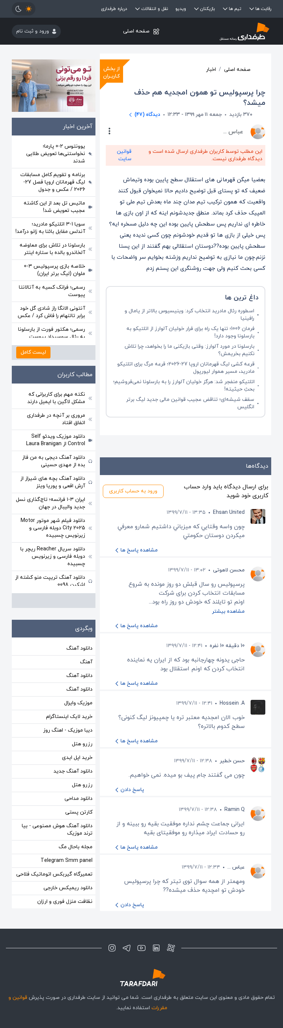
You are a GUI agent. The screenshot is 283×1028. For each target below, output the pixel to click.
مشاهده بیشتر (228, 611)
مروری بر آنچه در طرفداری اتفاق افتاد (56, 419)
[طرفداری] (228, 31)
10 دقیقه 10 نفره (227, 645)
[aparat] (171, 947)
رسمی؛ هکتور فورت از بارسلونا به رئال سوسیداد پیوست (51, 333)
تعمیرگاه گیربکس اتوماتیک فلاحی (54, 874)
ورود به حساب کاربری (133, 491)
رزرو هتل (82, 743)
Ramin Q (234, 809)
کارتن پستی (78, 812)
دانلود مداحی (78, 798)
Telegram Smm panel (66, 860)
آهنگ (86, 662)
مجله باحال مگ (75, 846)
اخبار (211, 69)
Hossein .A (232, 703)
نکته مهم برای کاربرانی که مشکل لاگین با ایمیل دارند (56, 398)
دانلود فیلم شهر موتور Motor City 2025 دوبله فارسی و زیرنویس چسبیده (53, 528)
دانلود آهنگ (79, 648)
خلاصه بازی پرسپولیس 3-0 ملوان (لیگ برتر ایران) (54, 270)
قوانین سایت (124, 155)
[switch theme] (23, 9)
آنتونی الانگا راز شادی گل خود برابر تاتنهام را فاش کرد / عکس (51, 312)
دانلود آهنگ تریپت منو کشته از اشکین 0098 (50, 581)
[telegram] (126, 947)
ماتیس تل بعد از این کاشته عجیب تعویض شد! (54, 207)
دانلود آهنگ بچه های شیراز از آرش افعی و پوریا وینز (52, 482)
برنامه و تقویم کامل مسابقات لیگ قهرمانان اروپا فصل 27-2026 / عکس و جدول (52, 182)
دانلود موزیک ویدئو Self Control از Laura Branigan (55, 440)
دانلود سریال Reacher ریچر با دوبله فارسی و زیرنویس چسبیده (52, 556)
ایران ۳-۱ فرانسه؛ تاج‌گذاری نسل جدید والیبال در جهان (50, 503)
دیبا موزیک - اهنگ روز (67, 730)
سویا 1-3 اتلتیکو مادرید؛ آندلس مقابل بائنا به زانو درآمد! (50, 228)
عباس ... (236, 867)
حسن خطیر (232, 760)
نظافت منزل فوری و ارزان (64, 901)
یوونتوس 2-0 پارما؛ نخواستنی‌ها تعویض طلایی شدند (55, 154)
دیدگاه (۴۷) (147, 114)
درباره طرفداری (114, 9)
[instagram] (112, 947)
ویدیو (180, 9)
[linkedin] (156, 947)
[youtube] (141, 947)
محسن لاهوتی (229, 570)
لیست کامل (33, 352)
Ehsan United (229, 512)
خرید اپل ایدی (77, 757)
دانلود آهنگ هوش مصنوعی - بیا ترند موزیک (57, 829)
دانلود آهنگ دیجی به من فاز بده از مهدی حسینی (53, 461)
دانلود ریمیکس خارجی (67, 887)
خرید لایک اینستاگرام (69, 716)
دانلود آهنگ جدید (72, 771)
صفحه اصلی (136, 31)
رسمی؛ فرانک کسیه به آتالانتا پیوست (52, 291)
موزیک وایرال (78, 702)
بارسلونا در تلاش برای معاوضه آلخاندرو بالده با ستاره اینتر (52, 249)
